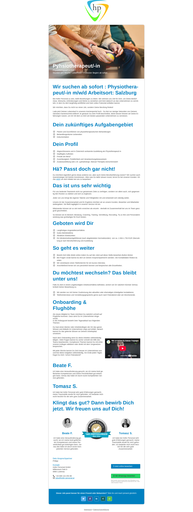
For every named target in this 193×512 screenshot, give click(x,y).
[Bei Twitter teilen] (83, 498)
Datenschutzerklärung (101, 509)
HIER (58, 179)
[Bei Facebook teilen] (90, 498)
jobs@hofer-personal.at (65, 478)
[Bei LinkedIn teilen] (96, 498)
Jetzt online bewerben (123, 466)
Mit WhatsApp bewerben (125, 476)
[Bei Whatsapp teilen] (109, 498)
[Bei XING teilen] (103, 498)
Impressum (88, 509)
